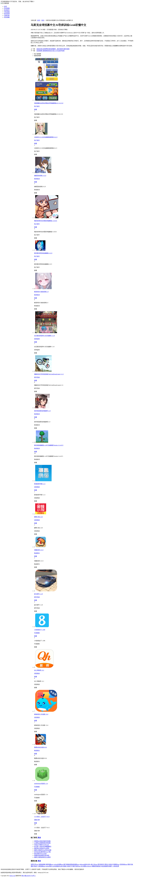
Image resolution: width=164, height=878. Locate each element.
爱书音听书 (101, 864)
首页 (5, 6)
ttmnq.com (12, 875)
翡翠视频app (49, 864)
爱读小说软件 (109, 864)
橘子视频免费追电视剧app (71, 864)
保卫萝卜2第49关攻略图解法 (42, 846)
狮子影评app (76, 866)
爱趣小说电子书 (68, 866)
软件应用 (7, 13)
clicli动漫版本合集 (57, 866)
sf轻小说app (93, 864)
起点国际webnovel (86, 866)
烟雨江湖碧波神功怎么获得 (42, 857)
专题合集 (7, 15)
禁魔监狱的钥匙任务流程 (41, 855)
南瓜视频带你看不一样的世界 (110, 866)
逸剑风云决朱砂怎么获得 (41, 848)
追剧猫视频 (42, 864)
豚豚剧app (116, 864)
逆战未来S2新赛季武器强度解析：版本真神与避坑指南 (53, 49)
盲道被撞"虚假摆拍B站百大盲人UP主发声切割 (50, 50)
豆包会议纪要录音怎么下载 (42, 852)
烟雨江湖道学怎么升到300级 (42, 850)
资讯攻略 (7, 17)
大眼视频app (41, 866)
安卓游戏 (7, 8)
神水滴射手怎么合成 (40, 853)
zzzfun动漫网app (58, 864)
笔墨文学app (34, 864)
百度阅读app (123, 864)
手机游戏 (7, 12)
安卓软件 (7, 10)
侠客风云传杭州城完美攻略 (42, 841)
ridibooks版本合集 (84, 864)
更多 (39, 837)
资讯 (42, 20)
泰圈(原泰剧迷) (96, 866)
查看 (35, 109)
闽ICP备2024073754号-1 (28, 875)
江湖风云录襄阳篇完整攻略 (42, 843)
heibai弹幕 (49, 866)
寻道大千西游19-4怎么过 (41, 844)
